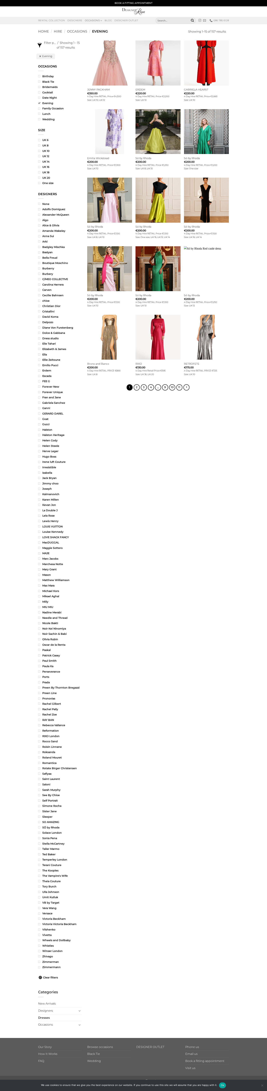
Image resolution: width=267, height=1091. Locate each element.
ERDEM (140, 89)
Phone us (192, 1047)
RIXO (138, 363)
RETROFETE (191, 363)
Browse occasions (100, 1047)
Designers (74, 20)
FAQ (41, 1061)
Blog (108, 20)
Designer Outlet (126, 20)
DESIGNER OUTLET (150, 1047)
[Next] (186, 387)
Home (43, 31)
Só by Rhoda (143, 158)
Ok (222, 1085)
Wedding (94, 1061)
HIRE (58, 31)
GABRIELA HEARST (196, 89)
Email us (191, 1054)
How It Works (47, 1054)
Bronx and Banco (98, 363)
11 (179, 387)
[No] (262, 1086)
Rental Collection (51, 20)
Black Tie (93, 1054)
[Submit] (192, 20)
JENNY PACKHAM (98, 89)
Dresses (44, 1017)
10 (172, 387)
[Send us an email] (204, 20)
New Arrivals (47, 1003)
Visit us (190, 1068)
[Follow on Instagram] (199, 20)
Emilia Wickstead (98, 158)
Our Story (45, 1047)
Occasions (92, 20)
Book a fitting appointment (204, 1061)
